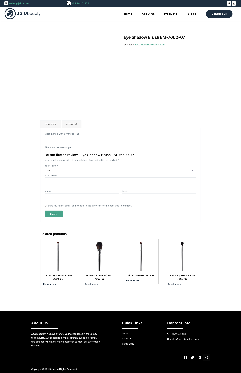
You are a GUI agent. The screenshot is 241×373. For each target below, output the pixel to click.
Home (128, 14)
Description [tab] (50, 124)
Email (125, 191)
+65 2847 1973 (80, 3)
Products (170, 14)
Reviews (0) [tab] (71, 124)
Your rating (51, 165)
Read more (50, 284)
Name (49, 191)
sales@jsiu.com (19, 3)
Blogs (192, 14)
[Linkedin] (199, 357)
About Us (148, 14)
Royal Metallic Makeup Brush (150, 45)
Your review (52, 175)
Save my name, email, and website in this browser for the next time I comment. (90, 205)
